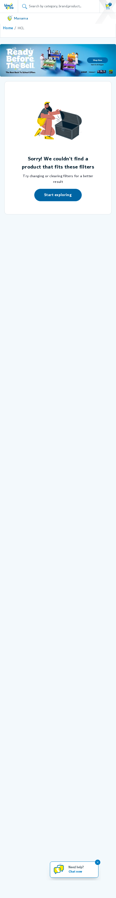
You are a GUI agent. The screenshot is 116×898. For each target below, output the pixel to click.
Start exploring (58, 195)
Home (8, 28)
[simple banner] (8, 6)
